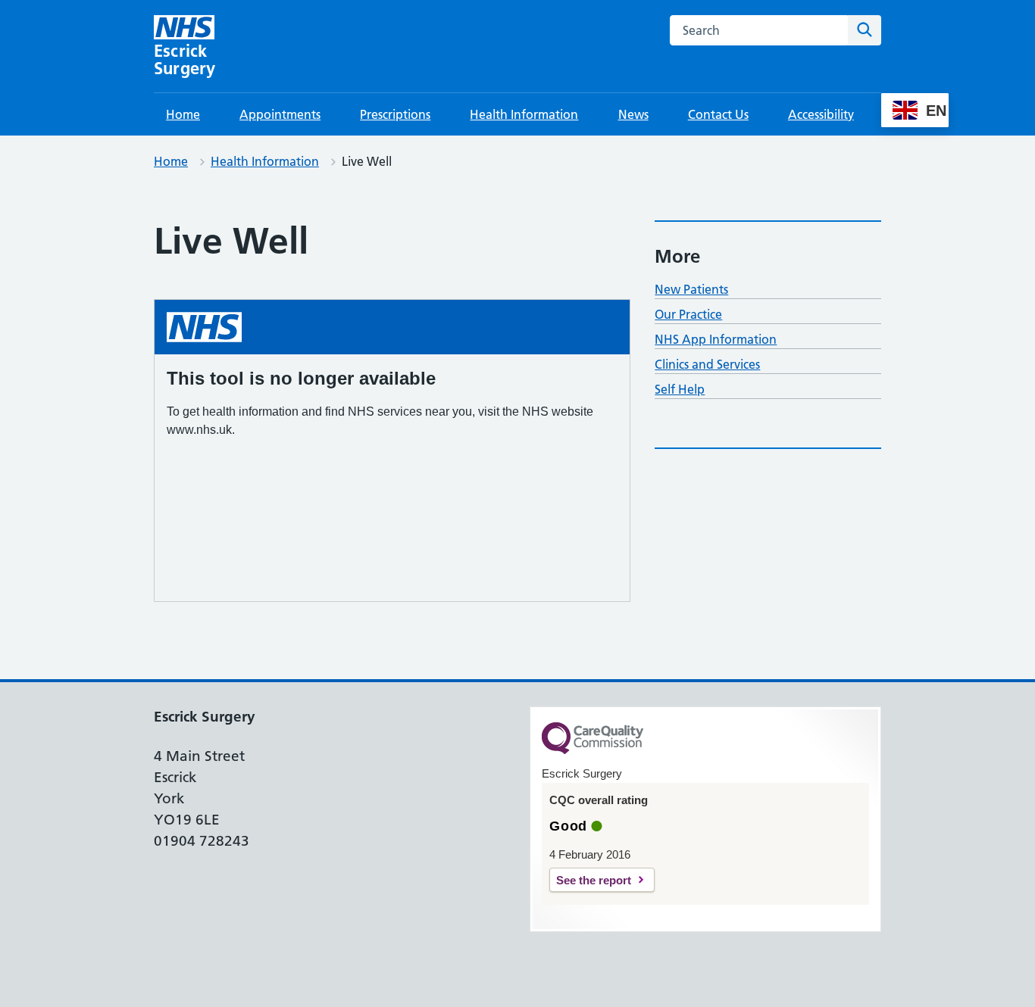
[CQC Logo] (592, 750)
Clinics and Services (707, 364)
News (633, 114)
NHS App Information (716, 339)
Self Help (680, 389)
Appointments (280, 114)
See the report (593, 880)
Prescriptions (395, 114)
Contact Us (718, 114)
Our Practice (688, 314)
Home (183, 114)
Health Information (524, 114)
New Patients (691, 289)
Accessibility (821, 114)
